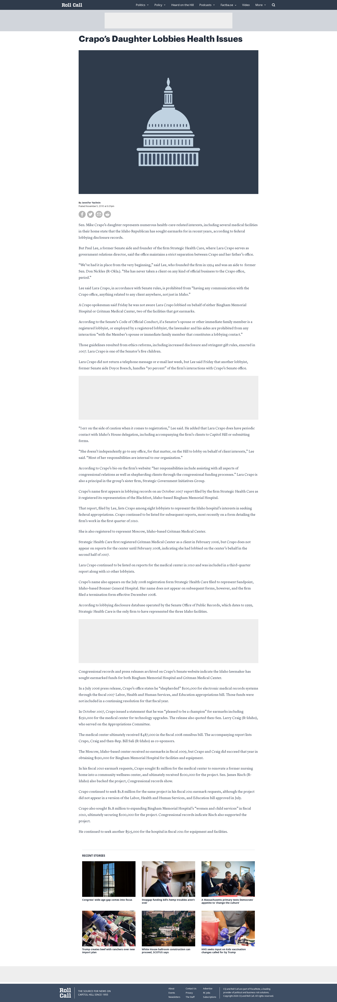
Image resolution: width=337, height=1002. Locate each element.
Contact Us (191, 988)
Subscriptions (209, 997)
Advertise (207, 988)
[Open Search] (273, 5)
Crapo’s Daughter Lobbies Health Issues (161, 39)
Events (171, 992)
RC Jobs (206, 992)
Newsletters (174, 997)
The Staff (190, 997)
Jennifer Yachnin (91, 203)
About (171, 988)
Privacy (189, 992)
